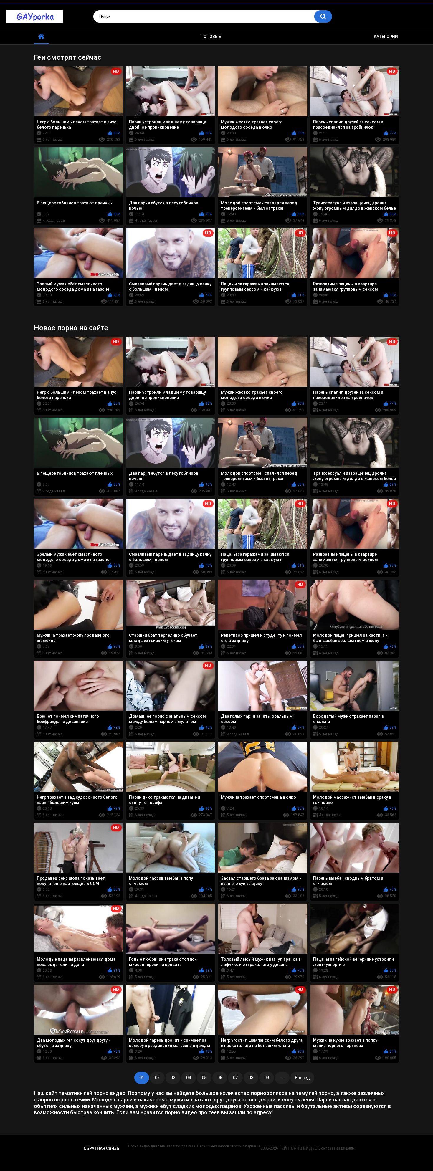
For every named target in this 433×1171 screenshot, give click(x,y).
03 (173, 1077)
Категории (386, 36)
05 (204, 1077)
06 (219, 1077)
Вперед (302, 1077)
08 (251, 1077)
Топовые (211, 36)
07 (235, 1077)
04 (188, 1077)
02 (157, 1077)
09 (266, 1077)
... (282, 1077)
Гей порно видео (298, 1148)
